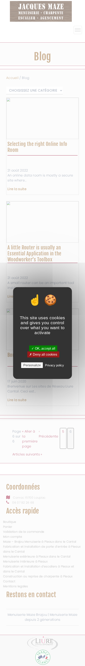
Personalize (32, 365)
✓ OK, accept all (43, 348)
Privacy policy (54, 365)
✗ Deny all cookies (43, 354)
